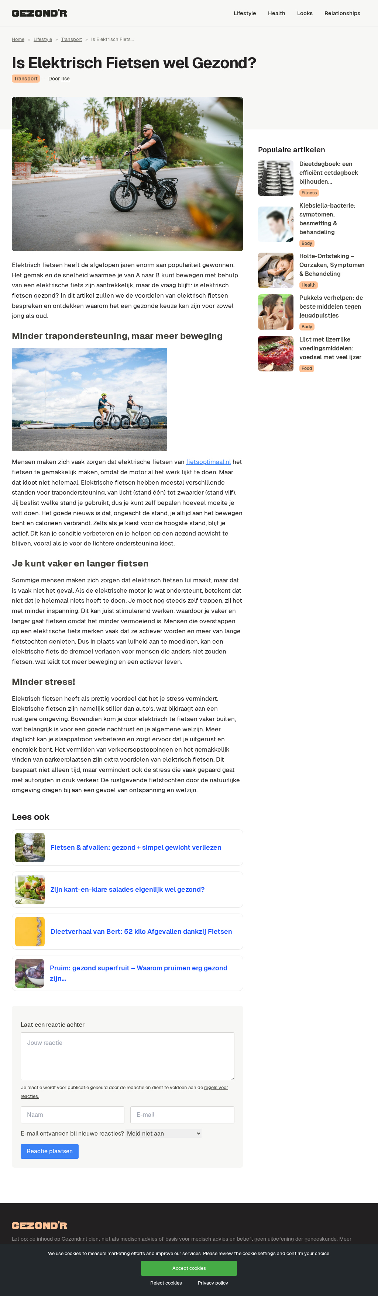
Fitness (309, 193)
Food (307, 368)
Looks (305, 13)
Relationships (342, 13)
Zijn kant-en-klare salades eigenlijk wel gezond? (128, 889)
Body (307, 243)
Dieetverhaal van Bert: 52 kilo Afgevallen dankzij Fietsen (141, 931)
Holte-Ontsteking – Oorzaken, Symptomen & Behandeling (332, 265)
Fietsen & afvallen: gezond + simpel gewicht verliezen (136, 847)
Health (276, 13)
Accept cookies (189, 1268)
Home (18, 39)
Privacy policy (213, 1283)
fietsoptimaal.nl (208, 462)
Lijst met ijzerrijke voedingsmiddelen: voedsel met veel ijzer (330, 348)
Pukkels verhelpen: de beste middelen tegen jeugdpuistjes (331, 306)
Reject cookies (166, 1283)
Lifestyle (245, 13)
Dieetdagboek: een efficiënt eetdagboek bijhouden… (328, 173)
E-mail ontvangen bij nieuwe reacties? (73, 1133)
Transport (71, 39)
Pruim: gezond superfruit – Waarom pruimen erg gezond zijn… (138, 973)
